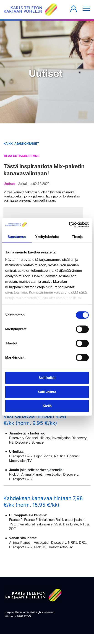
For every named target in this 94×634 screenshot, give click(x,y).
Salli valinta (47, 392)
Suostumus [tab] (17, 237)
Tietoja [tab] (77, 237)
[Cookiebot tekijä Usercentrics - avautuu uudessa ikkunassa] (69, 224)
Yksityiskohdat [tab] (47, 237)
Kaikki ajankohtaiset (21, 143)
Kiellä (47, 406)
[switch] (82, 329)
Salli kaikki (47, 378)
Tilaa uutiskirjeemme (21, 156)
